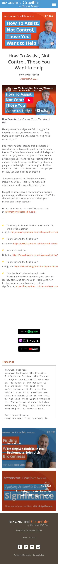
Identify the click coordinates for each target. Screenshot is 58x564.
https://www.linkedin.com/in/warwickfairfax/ (35, 255)
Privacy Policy (38, 555)
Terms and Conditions (22, 555)
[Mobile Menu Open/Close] (54, 4)
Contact (32, 537)
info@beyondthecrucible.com (20, 211)
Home (25, 537)
